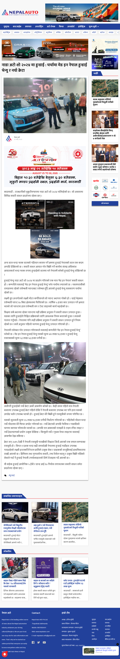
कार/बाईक (108, 619)
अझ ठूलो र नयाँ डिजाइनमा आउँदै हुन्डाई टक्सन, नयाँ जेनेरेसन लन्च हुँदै (44, 528)
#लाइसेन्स (26, 32)
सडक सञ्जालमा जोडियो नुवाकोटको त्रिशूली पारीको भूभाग (74, 527)
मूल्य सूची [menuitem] (93, 26)
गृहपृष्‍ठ (94, 619)
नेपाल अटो (17, 137)
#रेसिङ (58, 32)
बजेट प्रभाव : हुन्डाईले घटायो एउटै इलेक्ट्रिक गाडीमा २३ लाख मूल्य (74, 583)
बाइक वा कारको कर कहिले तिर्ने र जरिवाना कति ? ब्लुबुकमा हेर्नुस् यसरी (44, 583)
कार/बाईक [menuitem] (17, 26)
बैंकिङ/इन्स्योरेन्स (110, 639)
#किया (85, 32)
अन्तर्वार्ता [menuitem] (70, 26)
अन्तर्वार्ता (107, 632)
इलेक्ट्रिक (107, 636)
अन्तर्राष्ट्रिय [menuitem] (39, 26)
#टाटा (77, 32)
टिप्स (93, 636)
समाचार (94, 622)
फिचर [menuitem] (61, 26)
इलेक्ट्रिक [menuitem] (81, 26)
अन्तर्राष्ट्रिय (108, 626)
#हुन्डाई (12, 475)
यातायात (107, 629)
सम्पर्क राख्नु (95, 629)
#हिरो (94, 32)
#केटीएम (68, 32)
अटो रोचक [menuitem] (51, 26)
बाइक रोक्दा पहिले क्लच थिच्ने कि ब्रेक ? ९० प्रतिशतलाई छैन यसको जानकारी (15, 583)
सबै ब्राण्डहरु (105, 203)
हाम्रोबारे (94, 626)
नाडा (93, 632)
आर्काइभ (94, 639)
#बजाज (16, 32)
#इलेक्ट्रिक (6, 32)
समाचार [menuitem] (28, 26)
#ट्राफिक (49, 32)
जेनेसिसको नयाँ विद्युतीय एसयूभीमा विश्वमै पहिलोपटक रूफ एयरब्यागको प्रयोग (15, 528)
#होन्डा (102, 32)
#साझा (111, 32)
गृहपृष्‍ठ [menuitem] (6, 26)
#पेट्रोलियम (38, 32)
